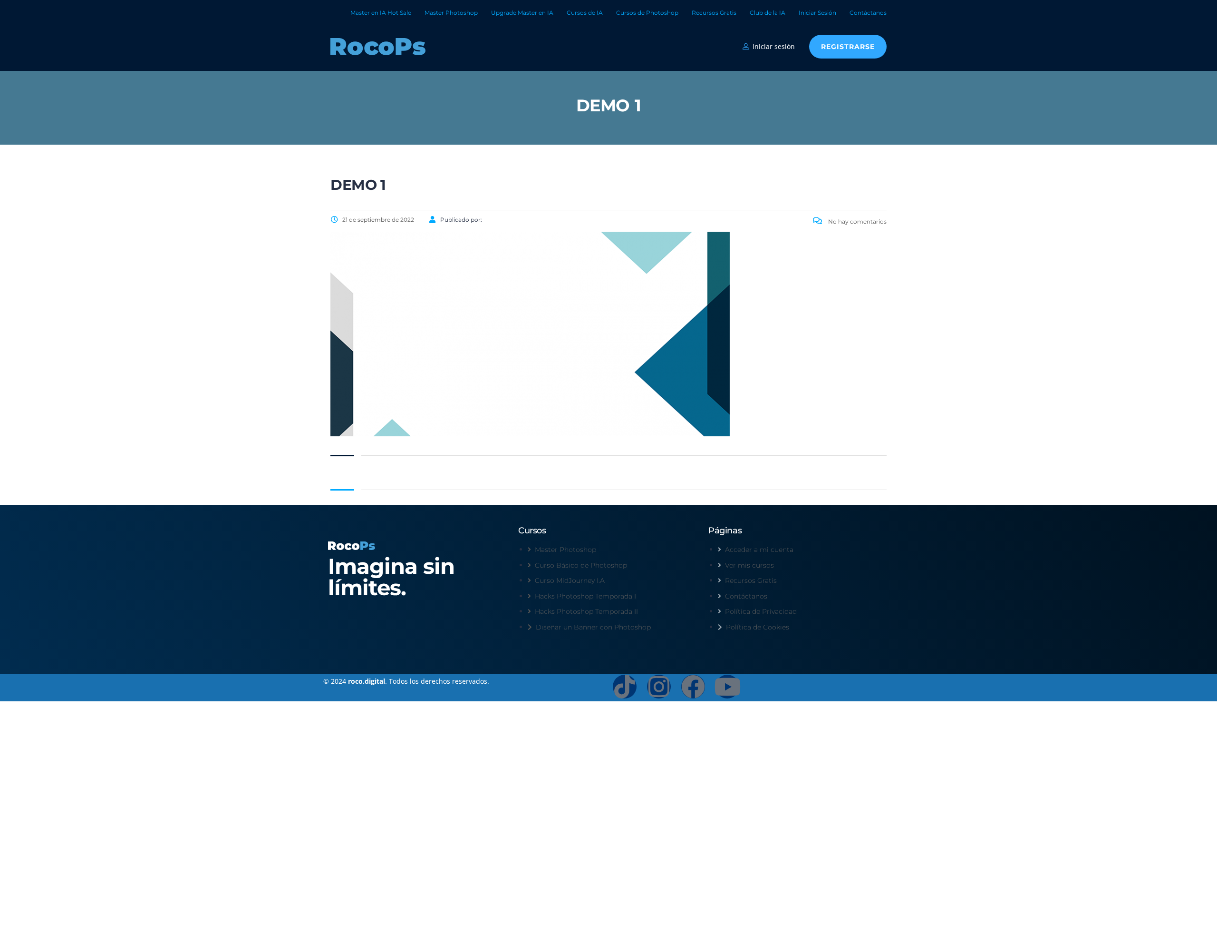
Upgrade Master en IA (522, 12)
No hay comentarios (857, 221)
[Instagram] (659, 686)
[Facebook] (693, 686)
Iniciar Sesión (817, 12)
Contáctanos (868, 12)
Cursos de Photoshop (647, 12)
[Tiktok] (625, 686)
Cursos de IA (585, 12)
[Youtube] (727, 686)
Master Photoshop (451, 12)
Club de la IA (767, 12)
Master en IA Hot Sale (380, 12)
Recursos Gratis (714, 12)
